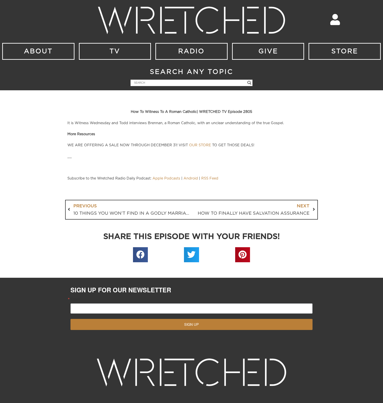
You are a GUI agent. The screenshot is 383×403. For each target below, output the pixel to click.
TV (114, 51)
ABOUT (38, 51)
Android (191, 178)
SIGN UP (191, 324)
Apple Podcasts (166, 178)
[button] (140, 254)
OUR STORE (200, 145)
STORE (344, 51)
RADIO (191, 51)
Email (75, 299)
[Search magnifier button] (249, 83)
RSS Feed (209, 178)
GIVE (268, 51)
